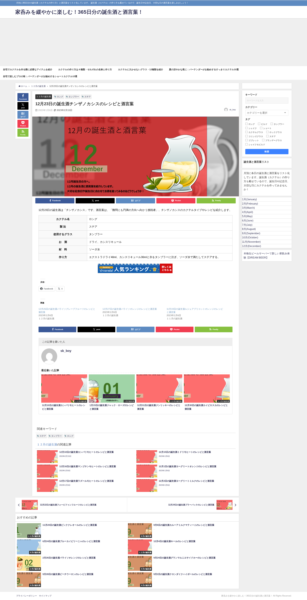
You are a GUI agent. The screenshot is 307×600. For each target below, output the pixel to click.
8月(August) (249, 229)
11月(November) (251, 241)
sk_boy (232, 110)
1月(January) (249, 199)
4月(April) (247, 212)
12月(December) (251, 246)
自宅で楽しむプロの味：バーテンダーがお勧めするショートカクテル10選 (40, 76)
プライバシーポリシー (26, 596)
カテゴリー (251, 107)
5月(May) (247, 216)
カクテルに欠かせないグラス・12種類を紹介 (140, 69)
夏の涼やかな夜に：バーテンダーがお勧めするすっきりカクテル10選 (204, 69)
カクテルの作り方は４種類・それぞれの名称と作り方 (85, 69)
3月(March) (248, 207)
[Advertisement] (153, 42)
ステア (87, 97)
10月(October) (250, 237)
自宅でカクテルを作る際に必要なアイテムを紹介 (27, 69)
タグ (247, 119)
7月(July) (247, 225)
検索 (266, 151)
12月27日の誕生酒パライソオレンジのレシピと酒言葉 (129, 309)
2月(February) (250, 203)
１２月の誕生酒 (43, 96)
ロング (60, 97)
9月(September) (251, 233)
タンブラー (74, 97)
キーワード (251, 94)
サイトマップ (45, 596)
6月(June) (247, 220)
